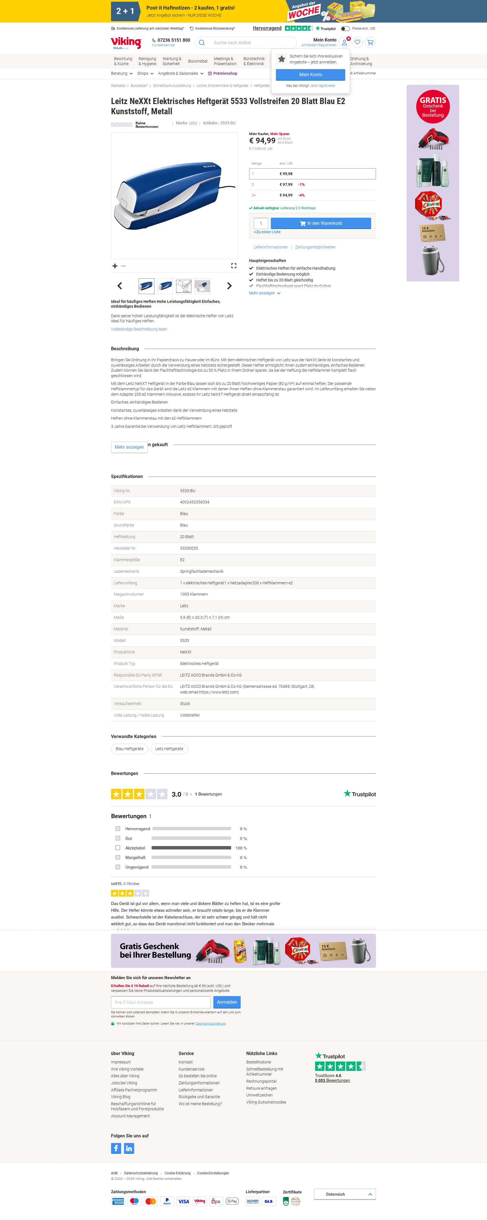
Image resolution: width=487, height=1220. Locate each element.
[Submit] (202, 42)
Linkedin (129, 1148)
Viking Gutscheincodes (266, 1102)
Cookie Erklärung (178, 1173)
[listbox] (174, 286)
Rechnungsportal (261, 1081)
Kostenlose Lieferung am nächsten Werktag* (150, 28)
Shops (142, 73)
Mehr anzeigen (262, 293)
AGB (114, 1173)
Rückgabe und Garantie (199, 1097)
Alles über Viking (125, 1076)
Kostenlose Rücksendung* (215, 28)
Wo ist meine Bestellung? (200, 1104)
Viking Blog (120, 1097)
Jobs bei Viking (124, 1083)
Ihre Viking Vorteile (127, 1069)
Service (186, 1053)
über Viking (122, 1053)
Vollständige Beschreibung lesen (139, 329)
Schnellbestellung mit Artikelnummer (264, 1072)
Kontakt (186, 1062)
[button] (174, 196)
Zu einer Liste (268, 232)
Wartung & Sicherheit (172, 61)
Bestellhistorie (258, 1062)
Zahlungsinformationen (199, 1083)
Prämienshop (225, 73)
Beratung (119, 73)
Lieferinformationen (271, 247)
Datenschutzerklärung (141, 1173)
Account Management (130, 1116)
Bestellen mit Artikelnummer (354, 73)
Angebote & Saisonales (178, 73)
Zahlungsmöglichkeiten (315, 247)
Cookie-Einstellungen (213, 1173)
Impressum (121, 1062)
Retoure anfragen (261, 1088)
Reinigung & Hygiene (147, 61)
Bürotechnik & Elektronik (254, 61)
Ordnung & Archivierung (361, 61)
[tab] (142, 1085)
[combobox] (246, 43)
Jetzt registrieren (322, 86)
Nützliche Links (261, 1053)
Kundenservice (191, 1069)
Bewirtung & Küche (123, 61)
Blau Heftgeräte (129, 748)
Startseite (118, 86)
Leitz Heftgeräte (169, 748)
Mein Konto (310, 74)
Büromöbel (197, 61)
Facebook (116, 1148)
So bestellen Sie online (198, 1076)
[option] (146, 286)
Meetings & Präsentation (225, 61)
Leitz (193, 123)
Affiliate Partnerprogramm (134, 1090)
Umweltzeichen (259, 1095)
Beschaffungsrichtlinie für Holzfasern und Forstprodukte (137, 1106)
